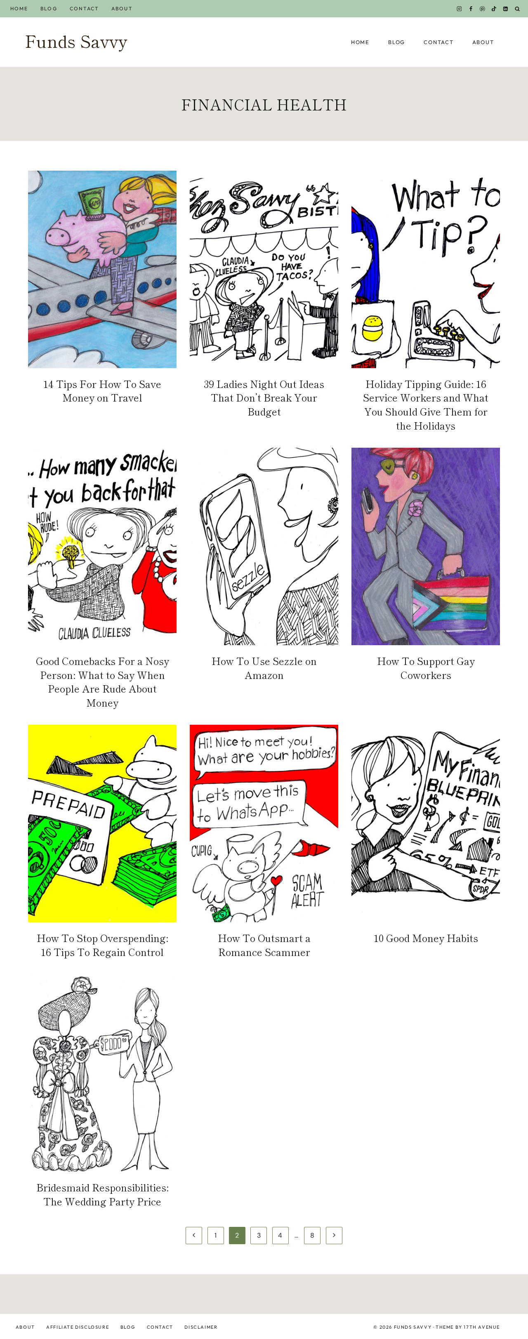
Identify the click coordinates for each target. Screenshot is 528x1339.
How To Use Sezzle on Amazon (264, 667)
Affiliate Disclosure (77, 1327)
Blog (48, 8)
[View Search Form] (517, 8)
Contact (84, 8)
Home (19, 8)
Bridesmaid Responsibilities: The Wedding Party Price (102, 1194)
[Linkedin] (505, 8)
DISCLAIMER (200, 1327)
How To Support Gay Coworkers (426, 667)
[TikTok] (494, 8)
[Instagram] (459, 8)
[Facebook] (470, 8)
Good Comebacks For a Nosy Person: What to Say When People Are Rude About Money (102, 681)
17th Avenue (482, 1327)
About (121, 8)
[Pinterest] (482, 8)
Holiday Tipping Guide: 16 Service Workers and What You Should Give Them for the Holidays (425, 404)
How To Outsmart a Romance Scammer (264, 944)
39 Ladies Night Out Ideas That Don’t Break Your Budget (264, 397)
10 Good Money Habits (426, 937)
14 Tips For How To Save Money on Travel (102, 390)
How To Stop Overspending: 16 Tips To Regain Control (102, 944)
